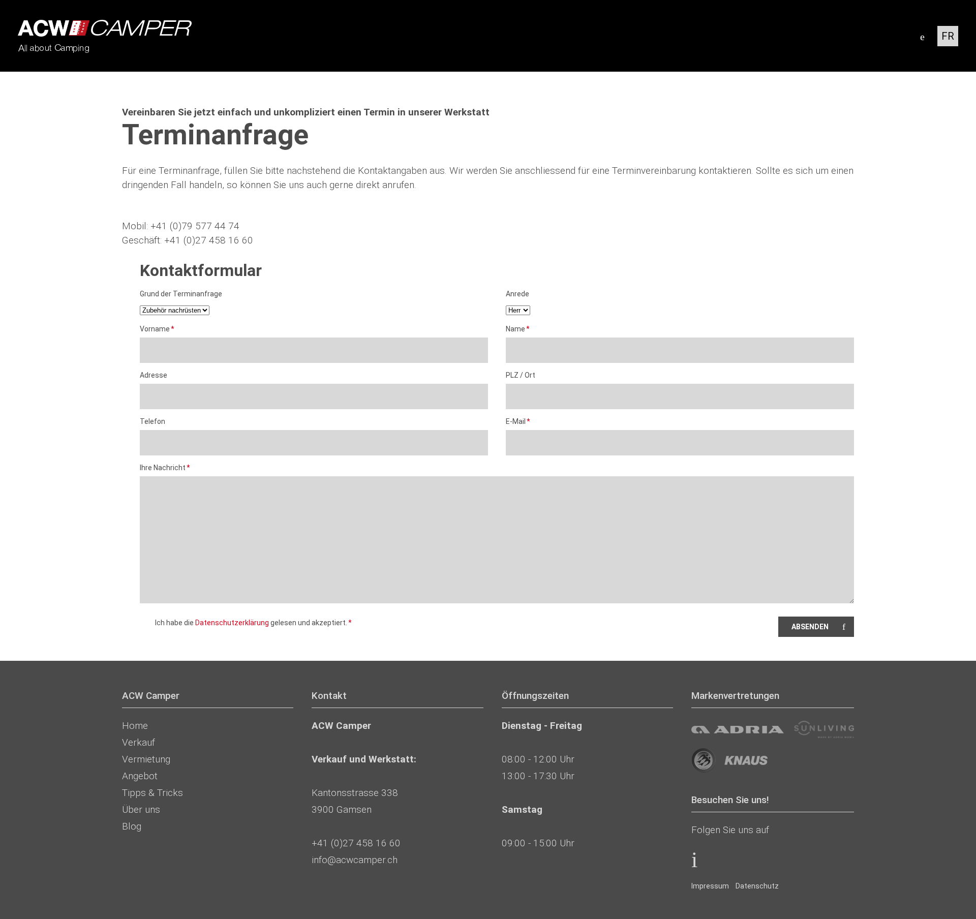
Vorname (157, 329)
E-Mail (522, 422)
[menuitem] (710, 886)
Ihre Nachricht (165, 468)
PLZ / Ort (520, 375)
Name (522, 329)
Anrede (517, 294)
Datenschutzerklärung (232, 623)
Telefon (152, 421)
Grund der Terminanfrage (181, 294)
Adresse (153, 375)
